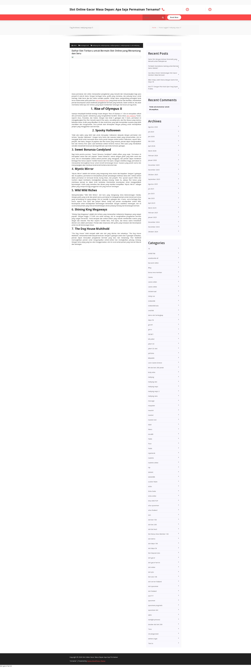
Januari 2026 (152, 160)
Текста (150, 643)
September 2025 (154, 179)
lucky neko (151, 372)
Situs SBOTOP (153, 501)
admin (75, 45)
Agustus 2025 (153, 184)
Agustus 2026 (153, 127)
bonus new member (155, 272)
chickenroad (152, 291)
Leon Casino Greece (155, 363)
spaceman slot (153, 610)
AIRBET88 (151, 253)
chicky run (151, 296)
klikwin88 (151, 358)
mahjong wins (153, 396)
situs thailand (152, 510)
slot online (151, 567)
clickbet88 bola (153, 306)
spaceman (151, 601)
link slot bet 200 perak (156, 368)
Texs (150, 629)
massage (151, 401)
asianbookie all (153, 258)
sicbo (150, 486)
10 (149, 249)
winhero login (152, 639)
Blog (149, 268)
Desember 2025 (154, 165)
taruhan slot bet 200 (155, 624)
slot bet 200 (152, 524)
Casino (150, 277)
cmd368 (151, 310)
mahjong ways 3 (126, 45)
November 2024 (154, 227)
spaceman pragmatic (155, 605)
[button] (163, 17)
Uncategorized (84, 45)
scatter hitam (152, 482)
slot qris (151, 572)
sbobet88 (151, 477)
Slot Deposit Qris (154, 553)
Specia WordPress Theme (96, 661)
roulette (151, 458)
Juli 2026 (151, 132)
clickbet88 (151, 301)
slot (149, 515)
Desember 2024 (154, 222)
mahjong (151, 377)
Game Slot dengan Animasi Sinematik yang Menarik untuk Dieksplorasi (162, 60)
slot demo (151, 539)
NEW (150, 425)
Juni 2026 (151, 136)
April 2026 (151, 146)
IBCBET (150, 334)
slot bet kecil (152, 529)
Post (149, 444)
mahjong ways (105, 45)
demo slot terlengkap (155, 315)
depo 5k (151, 320)
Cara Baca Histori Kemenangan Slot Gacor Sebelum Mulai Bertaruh (162, 74)
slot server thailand (155, 582)
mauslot (151, 410)
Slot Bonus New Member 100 (158, 534)
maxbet (150, 415)
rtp (149, 467)
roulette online (153, 463)
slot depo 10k (153, 543)
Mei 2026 (151, 141)
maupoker (151, 406)
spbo (150, 615)
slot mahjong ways (102, 100)
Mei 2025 (151, 198)
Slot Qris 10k (152, 577)
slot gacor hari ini (154, 562)
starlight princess (154, 620)
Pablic (150, 439)
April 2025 (151, 203)
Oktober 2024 (153, 232)
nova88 (150, 434)
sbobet (150, 472)
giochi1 (150, 325)
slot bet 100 (152, 520)
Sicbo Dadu (152, 491)
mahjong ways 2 (115, 45)
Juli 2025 (151, 189)
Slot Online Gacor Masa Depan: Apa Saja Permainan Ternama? (115, 9)
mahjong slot (96, 45)
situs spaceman (153, 505)
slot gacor (151, 558)
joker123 (151, 344)
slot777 (150, 596)
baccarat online (153, 263)
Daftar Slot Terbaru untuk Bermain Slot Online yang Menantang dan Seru (106, 52)
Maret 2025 (152, 208)
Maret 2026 (152, 151)
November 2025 (154, 170)
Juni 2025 (151, 193)
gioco (150, 329)
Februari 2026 (153, 155)
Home (154, 27)
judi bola (151, 353)
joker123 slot (152, 348)
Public (150, 448)
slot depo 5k (152, 548)
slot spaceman (153, 586)
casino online (152, 287)
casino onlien (152, 282)
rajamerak (151, 453)
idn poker (151, 339)
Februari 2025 (153, 213)
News (150, 429)
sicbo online (152, 496)
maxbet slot (152, 420)
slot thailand (152, 591)
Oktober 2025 (153, 175)
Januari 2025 (152, 217)
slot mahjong (135, 45)
